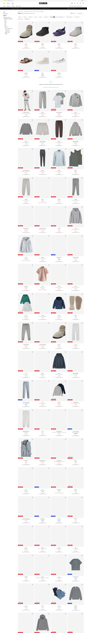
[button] (73, 13)
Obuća (38, 11)
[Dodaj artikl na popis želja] (32, 22)
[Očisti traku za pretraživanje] (83, 6)
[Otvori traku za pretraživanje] (69, 6)
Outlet (5, 0)
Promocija (34, 11)
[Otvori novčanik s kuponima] (71, 3)
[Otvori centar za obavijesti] (77, 3)
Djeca (13, 3)
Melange (41, 11)
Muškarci (8, 3)
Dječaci (22, 11)
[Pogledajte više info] (42, 78)
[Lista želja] (80, 3)
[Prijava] (74, 3)
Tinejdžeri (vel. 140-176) (28, 11)
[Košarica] (83, 3)
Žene (4, 3)
